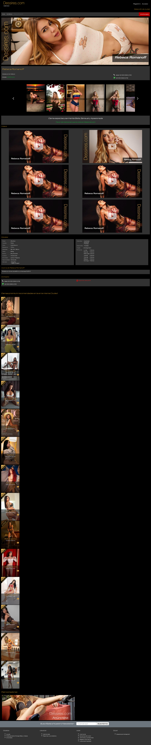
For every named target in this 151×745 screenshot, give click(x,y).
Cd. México (9, 14)
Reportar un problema (49, 736)
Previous (13, 98)
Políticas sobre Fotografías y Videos (17, 736)
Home (3, 14)
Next (137, 98)
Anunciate (9, 737)
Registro (136, 4)
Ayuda (8, 734)
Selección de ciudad (142, 9)
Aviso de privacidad (85, 741)
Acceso (145, 4)
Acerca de (83, 734)
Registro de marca (85, 739)
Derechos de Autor (85, 736)
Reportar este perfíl (84, 280)
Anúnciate (144, 14)
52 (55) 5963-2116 (125, 75)
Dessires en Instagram (123, 734)
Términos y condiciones (87, 737)
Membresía (46, 734)
